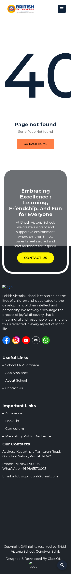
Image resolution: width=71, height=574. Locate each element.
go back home (35, 144)
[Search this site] (62, 565)
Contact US (35, 258)
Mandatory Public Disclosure (28, 436)
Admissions (13, 413)
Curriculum (14, 428)
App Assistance (17, 373)
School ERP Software (22, 365)
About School (16, 380)
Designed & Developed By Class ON (34, 559)
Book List (12, 421)
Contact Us (14, 388)
